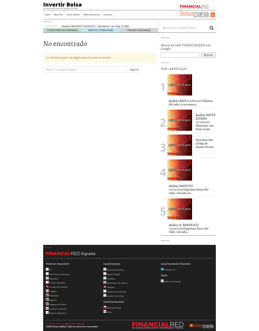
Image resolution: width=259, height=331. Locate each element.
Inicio (47, 14)
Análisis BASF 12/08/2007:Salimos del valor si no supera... (191, 102)
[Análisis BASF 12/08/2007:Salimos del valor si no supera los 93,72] (179, 85)
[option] (106, 26)
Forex (109, 312)
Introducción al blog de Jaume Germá (204, 143)
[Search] (211, 28)
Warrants (110, 287)
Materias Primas (113, 307)
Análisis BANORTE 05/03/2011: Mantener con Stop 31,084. (95, 26)
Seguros (52, 300)
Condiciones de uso (55, 323)
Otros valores (73, 14)
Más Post (58, 14)
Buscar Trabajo (113, 274)
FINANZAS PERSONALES (139, 30)
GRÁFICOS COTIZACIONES (100, 30)
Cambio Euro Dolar (115, 296)
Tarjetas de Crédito (57, 304)
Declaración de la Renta (117, 283)
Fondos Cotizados (57, 282)
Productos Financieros (59, 274)
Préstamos (54, 295)
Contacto (107, 14)
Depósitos (53, 278)
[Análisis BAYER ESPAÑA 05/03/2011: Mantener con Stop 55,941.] (179, 120)
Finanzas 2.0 (169, 269)
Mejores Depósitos (57, 313)
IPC (50, 270)
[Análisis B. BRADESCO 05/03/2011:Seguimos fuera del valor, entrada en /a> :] (179, 209)
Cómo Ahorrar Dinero (116, 291)
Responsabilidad (76, 323)
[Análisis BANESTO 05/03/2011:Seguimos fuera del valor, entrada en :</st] (179, 170)
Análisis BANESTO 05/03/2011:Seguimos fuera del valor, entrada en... (188, 189)
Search (134, 69)
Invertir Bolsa (62, 4)
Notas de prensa (92, 14)
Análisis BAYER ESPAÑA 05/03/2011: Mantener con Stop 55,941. (205, 121)
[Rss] (213, 15)
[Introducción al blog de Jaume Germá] (179, 145)
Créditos (53, 291)
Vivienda (110, 278)
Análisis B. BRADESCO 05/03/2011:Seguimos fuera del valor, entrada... (188, 228)
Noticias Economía (115, 270)
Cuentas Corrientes (57, 309)
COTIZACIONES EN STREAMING (62, 30)
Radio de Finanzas (172, 281)
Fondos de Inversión (58, 287)
